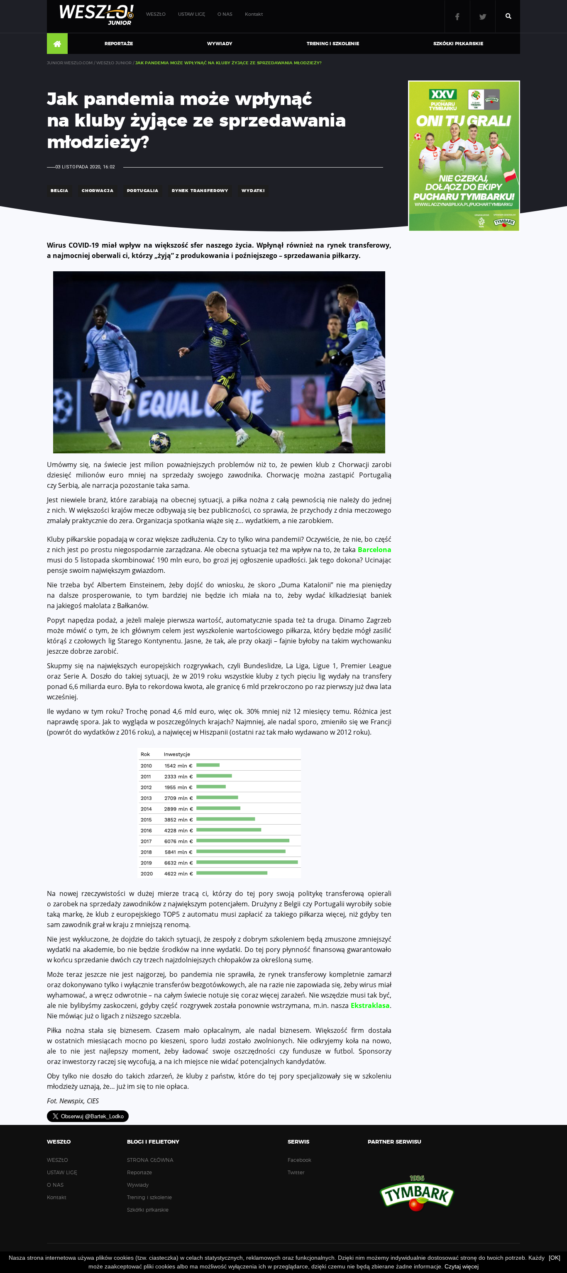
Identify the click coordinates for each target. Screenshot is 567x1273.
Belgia (59, 191)
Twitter (482, 16)
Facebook (457, 16)
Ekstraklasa (370, 1005)
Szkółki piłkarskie (458, 43)
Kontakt (254, 14)
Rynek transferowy (200, 191)
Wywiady (219, 43)
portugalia (143, 191)
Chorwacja (98, 191)
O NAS (225, 14)
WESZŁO (156, 14)
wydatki (253, 191)
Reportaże (119, 43)
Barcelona (374, 549)
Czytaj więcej (462, 1266)
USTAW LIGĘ (191, 14)
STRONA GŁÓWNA (57, 44)
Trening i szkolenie (333, 43)
